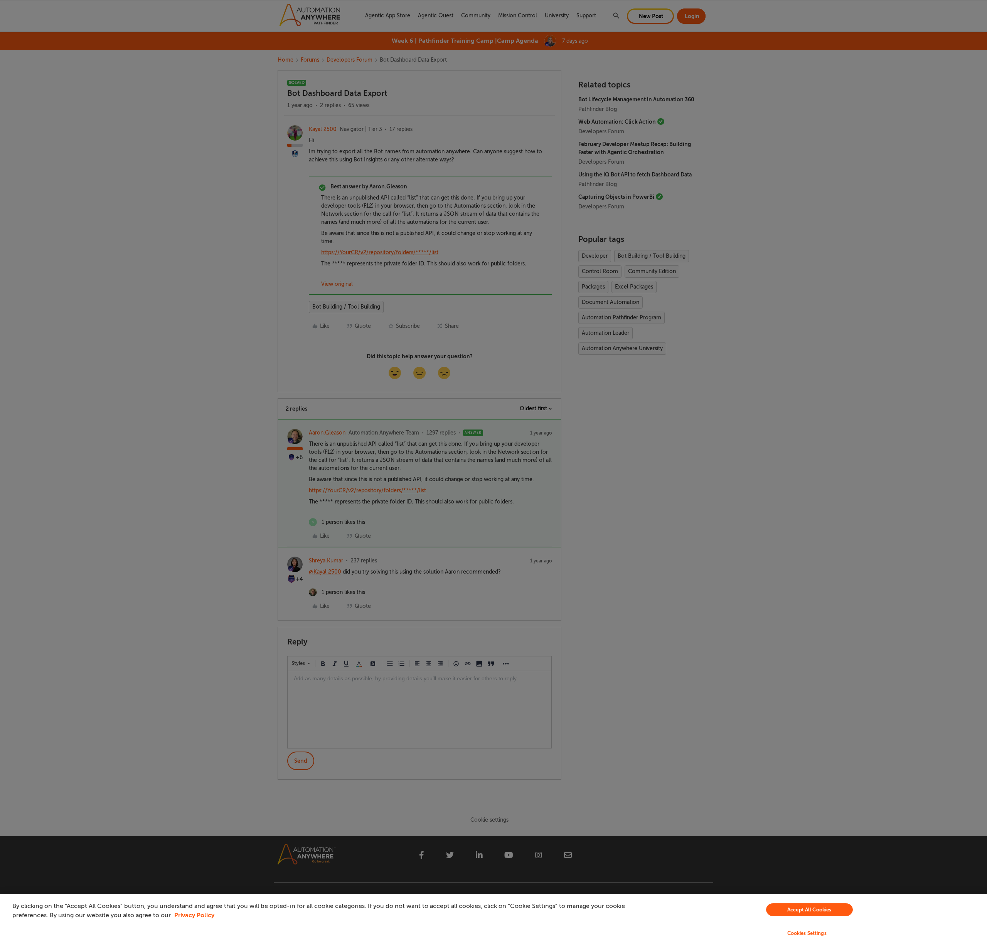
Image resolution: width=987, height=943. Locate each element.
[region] (493, 918)
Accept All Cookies (809, 910)
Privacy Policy (194, 915)
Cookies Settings (807, 933)
